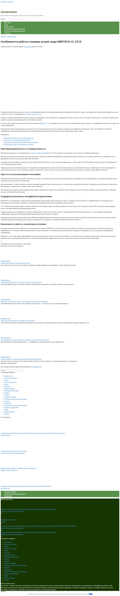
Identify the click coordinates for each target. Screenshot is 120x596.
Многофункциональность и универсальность (19, 138)
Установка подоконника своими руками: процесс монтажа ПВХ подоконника (26, 486)
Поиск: (3, 19)
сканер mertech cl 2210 (34, 114)
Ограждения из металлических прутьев (14, 451)
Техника (6, 395)
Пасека (6, 414)
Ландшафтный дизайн (11, 390)
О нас (6, 25)
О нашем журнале (10, 492)
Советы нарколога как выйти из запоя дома (15, 263)
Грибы (6, 409)
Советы (6, 393)
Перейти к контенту (7, 2)
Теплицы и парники (10, 378)
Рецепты (7, 386)
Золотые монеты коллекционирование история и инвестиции (21, 359)
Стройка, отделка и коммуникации (15, 399)
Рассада (7, 401)
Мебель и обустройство (8, 470)
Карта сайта (8, 496)
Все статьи (7, 22)
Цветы (6, 380)
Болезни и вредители (11, 407)
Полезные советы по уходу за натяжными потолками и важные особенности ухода (28, 509)
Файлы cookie (8, 27)
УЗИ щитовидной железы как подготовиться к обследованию (21, 282)
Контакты (7, 33)
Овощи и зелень (9, 388)
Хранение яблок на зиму (9, 520)
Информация (28, 47)
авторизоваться (36, 367)
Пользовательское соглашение (14, 29)
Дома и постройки (10, 382)
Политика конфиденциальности (14, 31)
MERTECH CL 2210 (45, 123)
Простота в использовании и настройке (17, 140)
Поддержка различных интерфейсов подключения (21, 142)
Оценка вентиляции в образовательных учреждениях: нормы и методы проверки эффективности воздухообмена (38, 526)
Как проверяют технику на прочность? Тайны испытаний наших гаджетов (25, 340)
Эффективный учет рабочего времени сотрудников (18, 321)
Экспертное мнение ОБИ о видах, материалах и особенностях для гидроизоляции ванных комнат (33, 433)
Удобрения (7, 403)
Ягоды (6, 384)
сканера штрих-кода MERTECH (41, 153)
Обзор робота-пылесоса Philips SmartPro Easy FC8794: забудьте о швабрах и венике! (28, 532)
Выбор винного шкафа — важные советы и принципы (18, 468)
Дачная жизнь (9, 11)
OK (90, 594)
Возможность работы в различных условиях (19, 144)
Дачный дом (8, 376)
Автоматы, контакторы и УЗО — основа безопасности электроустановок (24, 301)
